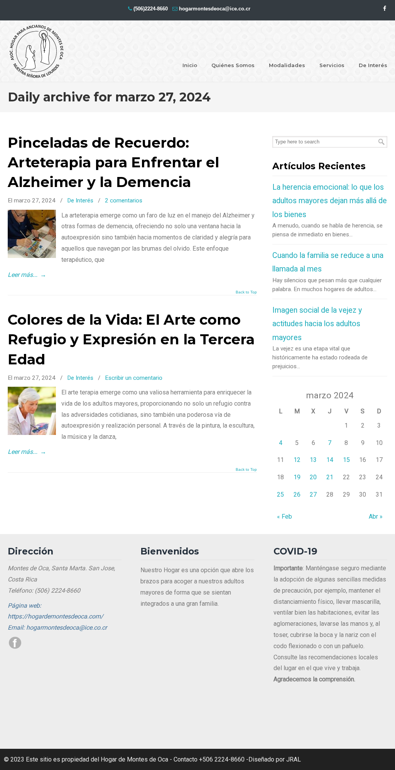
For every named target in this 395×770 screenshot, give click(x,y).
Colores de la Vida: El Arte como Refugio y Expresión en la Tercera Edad (131, 339)
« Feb (284, 516)
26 (297, 494)
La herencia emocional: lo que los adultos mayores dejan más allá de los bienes (329, 201)
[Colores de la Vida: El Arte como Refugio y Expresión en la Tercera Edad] (32, 432)
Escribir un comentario (133, 377)
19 (297, 477)
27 (313, 494)
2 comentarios (123, 200)
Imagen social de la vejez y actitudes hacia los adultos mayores (317, 324)
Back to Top (246, 292)
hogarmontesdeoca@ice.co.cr (214, 9)
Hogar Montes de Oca (37, 52)
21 (329, 477)
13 (313, 459)
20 (313, 477)
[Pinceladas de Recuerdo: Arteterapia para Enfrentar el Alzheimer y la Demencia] (32, 255)
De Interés (80, 200)
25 (280, 494)
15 (346, 459)
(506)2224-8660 (150, 9)
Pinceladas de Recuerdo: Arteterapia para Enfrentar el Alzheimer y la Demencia (113, 162)
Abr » (376, 516)
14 (329, 459)
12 (297, 459)
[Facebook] (384, 9)
